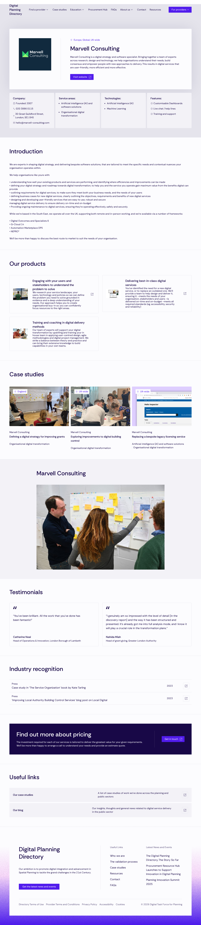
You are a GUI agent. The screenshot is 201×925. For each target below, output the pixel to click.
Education (75, 9)
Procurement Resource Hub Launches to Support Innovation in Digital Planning (163, 870)
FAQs (114, 9)
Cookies (120, 904)
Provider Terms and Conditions (63, 904)
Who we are (117, 856)
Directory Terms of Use (31, 904)
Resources (155, 9)
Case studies (60, 9)
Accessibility (106, 904)
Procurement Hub (97, 9)
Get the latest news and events (39, 886)
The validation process (124, 861)
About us (125, 9)
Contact (141, 9)
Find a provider (37, 9)
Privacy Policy (89, 904)
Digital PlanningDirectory (15, 10)
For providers (179, 9)
